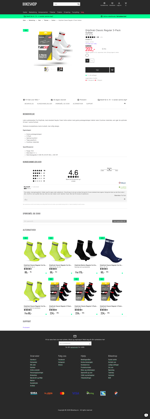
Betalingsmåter (86, 359)
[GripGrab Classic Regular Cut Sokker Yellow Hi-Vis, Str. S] (35, 290)
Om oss (110, 367)
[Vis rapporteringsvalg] (124, 199)
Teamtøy (111, 372)
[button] (29, 104)
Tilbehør (52, 12)
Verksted (111, 375)
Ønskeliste (33, 375)
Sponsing (111, 370)
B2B (109, 378)
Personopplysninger (36, 372)
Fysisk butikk (112, 359)
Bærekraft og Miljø (36, 378)
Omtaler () (88, 39)
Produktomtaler (86, 367)
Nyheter (32, 367)
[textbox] (67, 221)
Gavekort (33, 359)
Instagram (61, 362)
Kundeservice (85, 365)
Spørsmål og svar (86, 372)
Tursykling (75, 12)
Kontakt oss (112, 362)
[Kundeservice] (105, 3)
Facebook (61, 359)
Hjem (24, 20)
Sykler (25, 12)
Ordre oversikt (35, 370)
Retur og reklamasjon (88, 370)
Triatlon (59, 12)
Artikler (32, 385)
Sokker (53, 20)
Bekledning (33, 12)
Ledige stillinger (113, 365)
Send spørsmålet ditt (119, 221)
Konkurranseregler (87, 362)
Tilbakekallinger (86, 378)
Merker (32, 380)
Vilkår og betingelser (87, 375)
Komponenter (43, 12)
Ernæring (67, 12)
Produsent (26, 327)
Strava (60, 365)
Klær (39, 20)
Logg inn (119, 5)
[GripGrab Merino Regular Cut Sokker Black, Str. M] (86, 249)
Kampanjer (33, 362)
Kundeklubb (34, 383)
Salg (82, 12)
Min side (33, 365)
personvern (74, 347)
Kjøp (97, 70)
